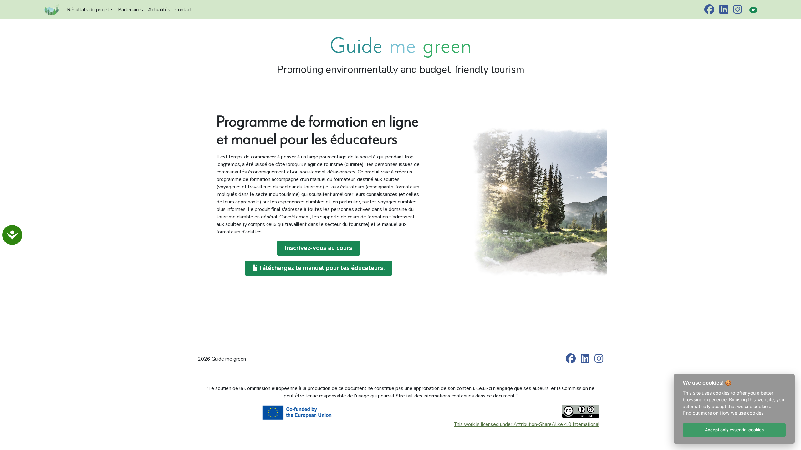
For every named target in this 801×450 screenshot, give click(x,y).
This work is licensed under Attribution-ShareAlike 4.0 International (526, 424)
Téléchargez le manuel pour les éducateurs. (321, 268)
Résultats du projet (88, 9)
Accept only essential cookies (734, 430)
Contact (183, 9)
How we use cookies (742, 413)
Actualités (159, 9)
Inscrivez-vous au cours (318, 248)
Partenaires (130, 9)
